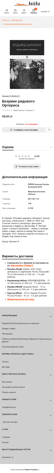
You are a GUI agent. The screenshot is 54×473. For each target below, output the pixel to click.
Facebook (6, 457)
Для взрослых (17, 20)
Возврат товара (8, 328)
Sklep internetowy (24, 470)
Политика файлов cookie (13, 347)
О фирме (6, 437)
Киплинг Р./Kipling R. (11, 96)
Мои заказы (7, 382)
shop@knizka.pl (9, 407)
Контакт (5, 442)
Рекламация (7, 334)
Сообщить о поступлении (26, 129)
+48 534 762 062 (9, 422)
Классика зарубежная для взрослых (18, 24)
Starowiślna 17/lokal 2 (22, 265)
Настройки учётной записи (13, 387)
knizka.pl (5, 20)
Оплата (5, 362)
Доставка (6, 367)
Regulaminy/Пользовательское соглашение (20, 323)
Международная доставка (20, 299)
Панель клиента (9, 392)
